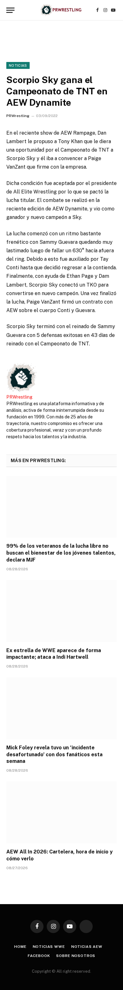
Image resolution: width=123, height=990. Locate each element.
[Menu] (10, 10)
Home (20, 946)
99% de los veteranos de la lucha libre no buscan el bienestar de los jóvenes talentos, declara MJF (61, 553)
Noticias (18, 65)
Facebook (39, 956)
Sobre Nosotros (75, 956)
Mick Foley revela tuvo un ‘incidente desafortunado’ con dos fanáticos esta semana (54, 754)
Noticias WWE (49, 946)
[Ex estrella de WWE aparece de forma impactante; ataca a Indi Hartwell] (61, 611)
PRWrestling (17, 116)
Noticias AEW (86, 946)
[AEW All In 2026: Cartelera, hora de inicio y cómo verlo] (61, 812)
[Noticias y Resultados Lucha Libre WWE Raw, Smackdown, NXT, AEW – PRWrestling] (61, 10)
